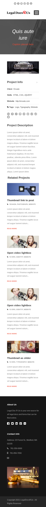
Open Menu (36, 12)
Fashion (13, 204)
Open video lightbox (19, 252)
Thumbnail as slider (19, 358)
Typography (25, 107)
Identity (19, 257)
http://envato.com (23, 101)
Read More (12, 228)
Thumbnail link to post (20, 200)
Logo (17, 107)
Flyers (12, 257)
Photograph (22, 204)
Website (34, 107)
